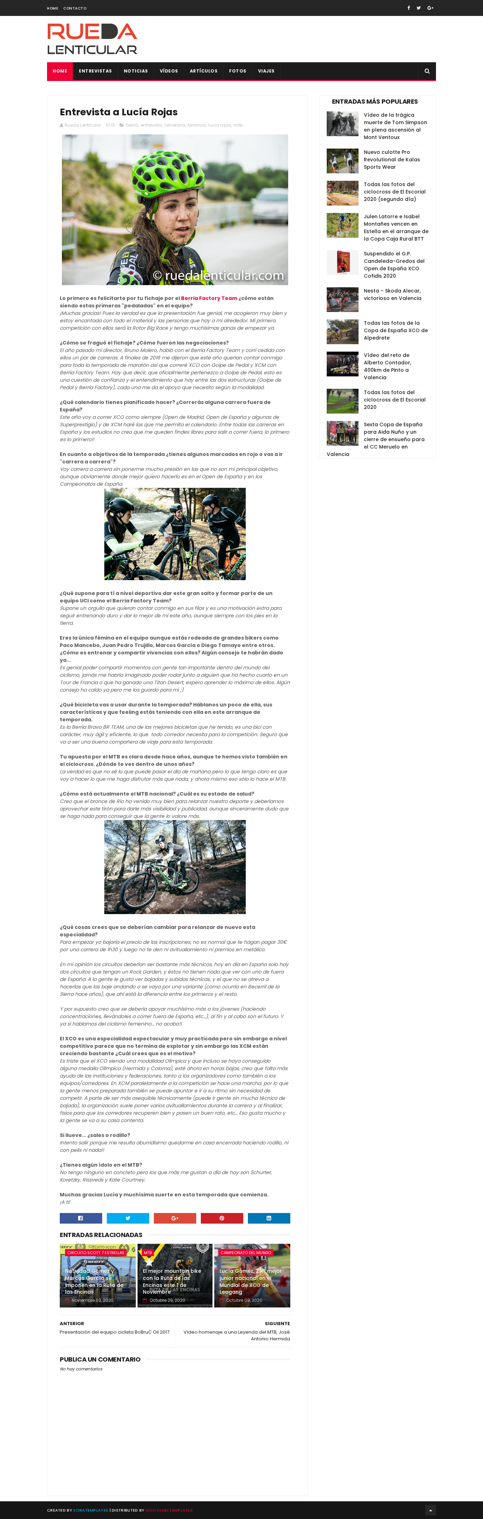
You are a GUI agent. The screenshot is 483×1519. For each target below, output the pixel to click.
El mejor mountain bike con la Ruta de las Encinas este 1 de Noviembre (172, 1281)
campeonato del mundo (246, 1252)
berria (132, 125)
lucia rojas (219, 125)
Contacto (74, 8)
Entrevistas (95, 71)
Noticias (136, 71)
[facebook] (408, 8)
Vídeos (169, 71)
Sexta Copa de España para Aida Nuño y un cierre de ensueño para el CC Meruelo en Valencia (376, 439)
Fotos (237, 71)
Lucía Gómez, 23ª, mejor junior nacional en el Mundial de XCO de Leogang (251, 1281)
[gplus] (430, 8)
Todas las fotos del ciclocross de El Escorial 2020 (395, 400)
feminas (197, 125)
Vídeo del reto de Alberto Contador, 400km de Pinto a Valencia (387, 366)
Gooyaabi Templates (169, 1510)
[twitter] (418, 8)
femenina (174, 125)
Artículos (204, 71)
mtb (238, 125)
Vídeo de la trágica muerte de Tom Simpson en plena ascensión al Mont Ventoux (395, 126)
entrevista (151, 125)
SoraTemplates (90, 1510)
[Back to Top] (430, 1510)
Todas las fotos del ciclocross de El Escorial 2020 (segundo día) (395, 192)
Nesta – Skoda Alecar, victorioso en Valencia (392, 294)
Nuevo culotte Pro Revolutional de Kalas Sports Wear (392, 160)
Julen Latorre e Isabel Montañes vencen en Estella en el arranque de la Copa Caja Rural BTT (396, 227)
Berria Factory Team (209, 298)
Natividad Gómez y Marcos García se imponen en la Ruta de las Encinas (94, 1281)
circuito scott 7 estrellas (95, 1252)
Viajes (266, 71)
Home (52, 8)
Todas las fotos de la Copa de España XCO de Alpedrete (396, 330)
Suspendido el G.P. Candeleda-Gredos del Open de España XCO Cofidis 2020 (394, 264)
